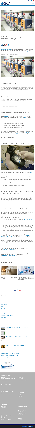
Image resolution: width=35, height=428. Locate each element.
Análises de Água (13, 40)
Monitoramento (3, 317)
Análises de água (7, 224)
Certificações (3, 308)
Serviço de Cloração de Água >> (6, 384)
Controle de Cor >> (4, 386)
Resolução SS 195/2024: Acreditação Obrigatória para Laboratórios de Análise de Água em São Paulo (26, 278)
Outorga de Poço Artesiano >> (5, 393)
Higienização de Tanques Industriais (7, 315)
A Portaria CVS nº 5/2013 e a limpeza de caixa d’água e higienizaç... (16, 336)
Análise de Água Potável (21, 378)
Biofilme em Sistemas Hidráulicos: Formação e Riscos (10, 353)
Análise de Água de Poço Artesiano (23, 379)
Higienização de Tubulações (5, 380)
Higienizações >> (3, 377)
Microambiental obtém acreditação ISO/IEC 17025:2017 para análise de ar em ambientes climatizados (15, 358)
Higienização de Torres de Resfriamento (7, 381)
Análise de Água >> (21, 377)
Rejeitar (30, 426)
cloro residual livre (7, 116)
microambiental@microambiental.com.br (6, 419)
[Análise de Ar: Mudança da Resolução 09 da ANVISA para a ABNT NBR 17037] (3, 333)
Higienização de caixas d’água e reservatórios (8, 313)
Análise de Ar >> (20, 390)
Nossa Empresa (20, 394)
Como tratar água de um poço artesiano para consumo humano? (15, 345)
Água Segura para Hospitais (5, 40)
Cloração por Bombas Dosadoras (21, 253)
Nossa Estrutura (20, 395)
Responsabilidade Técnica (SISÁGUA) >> (7, 391)
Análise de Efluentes (4, 302)
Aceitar (25, 426)
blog (2, 306)
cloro (25, 117)
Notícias (2, 319)
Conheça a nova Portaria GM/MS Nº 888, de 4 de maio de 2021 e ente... (16, 327)
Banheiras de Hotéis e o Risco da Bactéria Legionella (9, 278)
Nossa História (20, 396)
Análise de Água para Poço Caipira (23, 380)
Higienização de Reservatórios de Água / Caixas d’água (8, 379)
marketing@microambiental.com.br (9, 249)
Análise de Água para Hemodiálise (23, 381)
